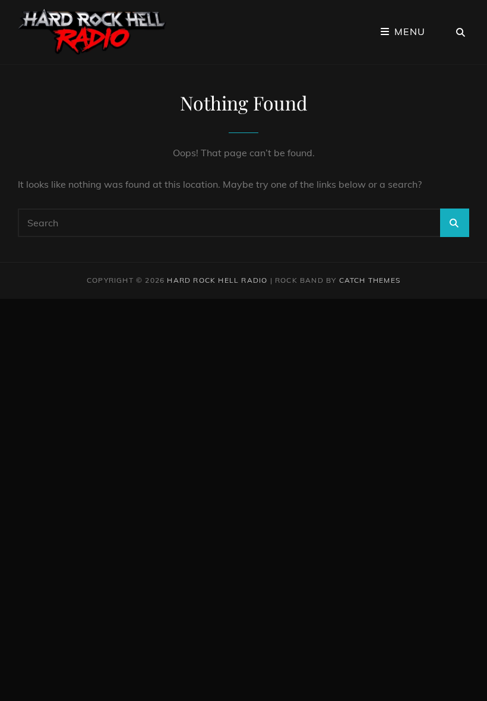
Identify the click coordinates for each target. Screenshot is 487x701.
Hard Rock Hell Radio (217, 280)
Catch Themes (369, 280)
